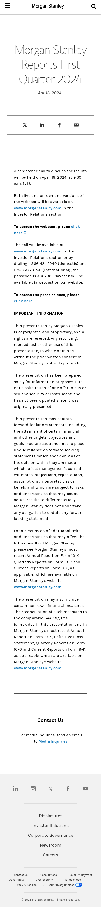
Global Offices (49, 875)
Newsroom (50, 845)
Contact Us (21, 875)
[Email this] (76, 125)
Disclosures (50, 816)
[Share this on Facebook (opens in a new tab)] (59, 125)
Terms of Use (73, 879)
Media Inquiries (52, 741)
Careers (50, 855)
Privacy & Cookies (25, 885)
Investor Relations (50, 825)
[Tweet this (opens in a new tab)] (25, 125)
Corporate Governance (50, 835)
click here (23, 301)
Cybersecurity (44, 879)
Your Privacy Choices (62, 885)
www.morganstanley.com (38, 208)
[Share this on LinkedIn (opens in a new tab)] (42, 125)
